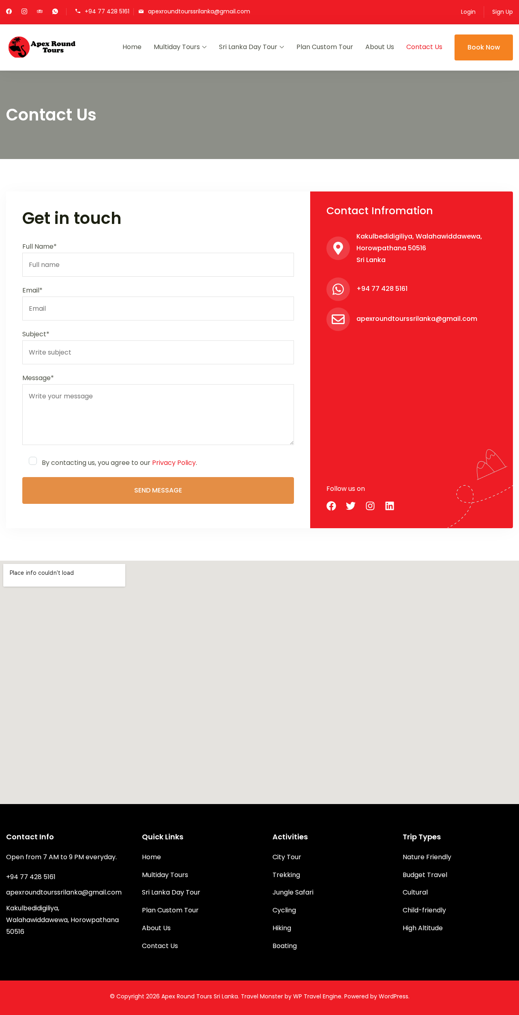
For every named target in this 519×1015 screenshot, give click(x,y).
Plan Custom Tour (324, 47)
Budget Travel (425, 875)
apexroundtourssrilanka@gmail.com (199, 11)
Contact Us (424, 47)
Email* (32, 290)
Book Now (484, 47)
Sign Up (502, 12)
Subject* (35, 334)
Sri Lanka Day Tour (248, 47)
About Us (379, 47)
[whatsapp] (55, 12)
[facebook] (9, 12)
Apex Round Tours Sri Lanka (199, 996)
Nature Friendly (427, 857)
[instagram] (24, 12)
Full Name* (39, 246)
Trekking (286, 875)
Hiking (281, 928)
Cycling (284, 910)
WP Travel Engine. (318, 996)
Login (468, 12)
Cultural (415, 892)
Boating (284, 945)
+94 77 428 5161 (107, 11)
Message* (38, 378)
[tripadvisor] (40, 12)
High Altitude (423, 928)
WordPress (393, 996)
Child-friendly (424, 910)
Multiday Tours (177, 47)
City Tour (286, 857)
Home (132, 47)
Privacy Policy (174, 462)
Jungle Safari (292, 892)
